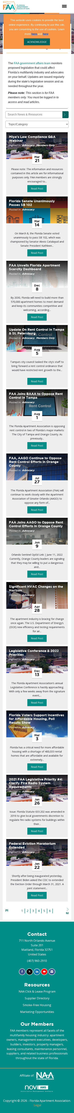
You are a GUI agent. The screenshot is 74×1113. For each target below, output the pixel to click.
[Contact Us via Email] (51, 971)
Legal (37, 1105)
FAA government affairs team (32, 63)
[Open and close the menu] (50, 6)
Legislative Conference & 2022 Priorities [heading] (34, 652)
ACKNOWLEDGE (37, 42)
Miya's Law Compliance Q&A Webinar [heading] (32, 138)
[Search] (66, 114)
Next (67, 913)
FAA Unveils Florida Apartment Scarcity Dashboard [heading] (34, 267)
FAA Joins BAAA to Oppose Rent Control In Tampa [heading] (36, 395)
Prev (6, 910)
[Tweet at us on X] (29, 971)
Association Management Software (37, 1091)
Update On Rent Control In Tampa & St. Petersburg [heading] (36, 331)
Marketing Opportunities (37, 1012)
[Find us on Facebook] (22, 971)
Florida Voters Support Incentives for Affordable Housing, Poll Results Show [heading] (36, 718)
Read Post (37, 188)
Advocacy (28, 145)
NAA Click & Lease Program (37, 991)
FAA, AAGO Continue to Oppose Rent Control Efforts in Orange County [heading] (35, 461)
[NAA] (45, 1075)
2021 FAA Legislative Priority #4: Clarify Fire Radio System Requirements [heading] (36, 783)
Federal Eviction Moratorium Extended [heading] (32, 845)
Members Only (45, 145)
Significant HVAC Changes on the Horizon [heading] (36, 588)
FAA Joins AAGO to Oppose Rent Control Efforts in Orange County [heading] (36, 524)
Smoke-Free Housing (37, 1005)
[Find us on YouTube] (44, 971)
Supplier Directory (37, 998)
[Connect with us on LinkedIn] (37, 971)
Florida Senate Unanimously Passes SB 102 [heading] (32, 203)
